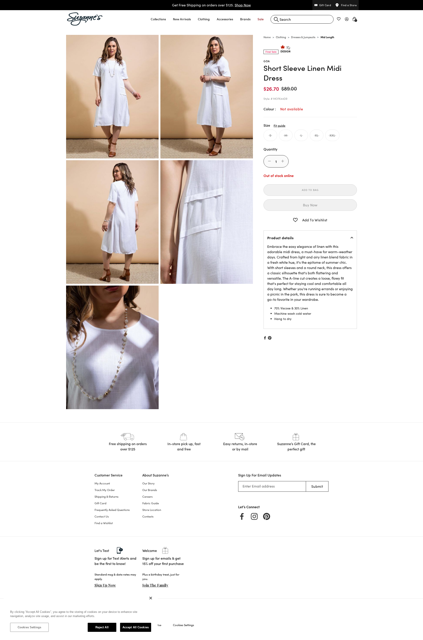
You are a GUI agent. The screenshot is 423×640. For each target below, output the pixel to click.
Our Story (148, 483)
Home (267, 37)
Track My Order (105, 490)
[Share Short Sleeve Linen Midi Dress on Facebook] (264, 338)
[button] (158, 19)
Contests (148, 516)
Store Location (151, 510)
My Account (102, 483)
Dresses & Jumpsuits (303, 37)
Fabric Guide (150, 503)
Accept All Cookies (135, 627)
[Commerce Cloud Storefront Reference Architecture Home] (85, 19)
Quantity (270, 149)
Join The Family (155, 585)
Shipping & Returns (107, 497)
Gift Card (100, 503)
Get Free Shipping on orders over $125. (211, 5)
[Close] (151, 598)
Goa (266, 61)
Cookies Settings (29, 627)
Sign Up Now (105, 585)
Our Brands (149, 490)
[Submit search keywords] (276, 19)
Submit (317, 486)
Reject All (102, 627)
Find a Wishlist (104, 523)
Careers (147, 497)
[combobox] (302, 19)
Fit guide (279, 125)
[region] (81, 614)
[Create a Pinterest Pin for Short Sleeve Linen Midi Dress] (270, 338)
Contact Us (102, 516)
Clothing (281, 37)
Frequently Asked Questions (112, 510)
